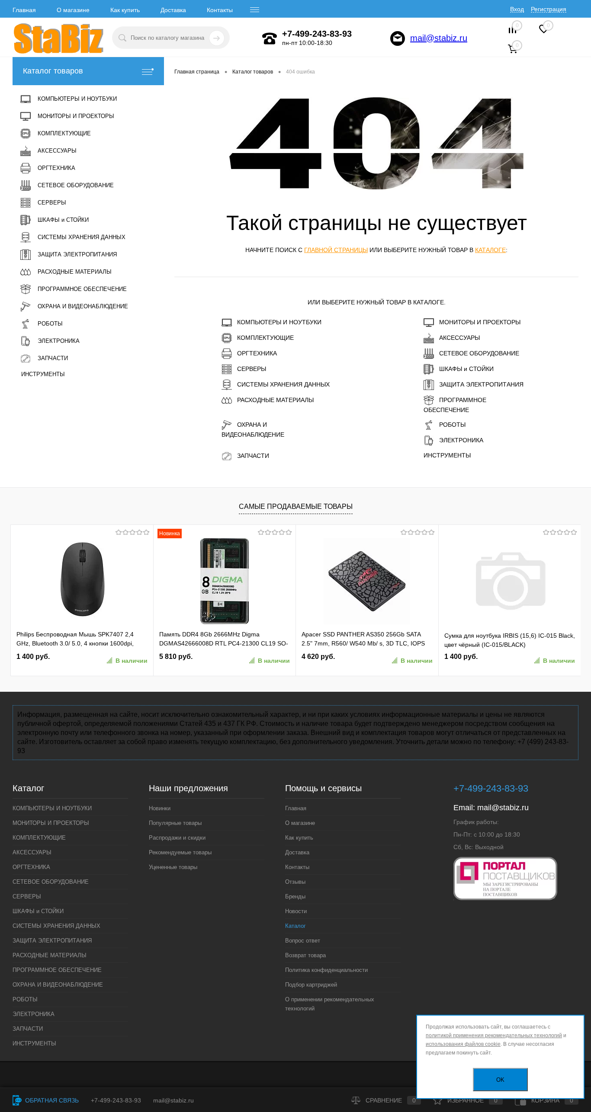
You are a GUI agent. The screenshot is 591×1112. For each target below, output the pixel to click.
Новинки (159, 808)
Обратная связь (51, 1100)
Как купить (125, 9)
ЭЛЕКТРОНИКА (461, 440)
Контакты (220, 9)
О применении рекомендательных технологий (329, 1004)
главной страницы (336, 249)
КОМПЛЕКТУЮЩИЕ (265, 337)
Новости (296, 911)
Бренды (295, 896)
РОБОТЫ (452, 424)
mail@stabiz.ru (438, 38)
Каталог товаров (53, 71)
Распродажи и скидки (177, 837)
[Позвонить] (269, 38)
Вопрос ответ (302, 940)
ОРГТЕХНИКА (257, 353)
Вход (517, 9)
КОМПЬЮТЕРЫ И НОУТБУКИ (279, 322)
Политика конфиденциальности (326, 970)
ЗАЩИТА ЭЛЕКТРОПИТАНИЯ (481, 384)
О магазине (73, 9)
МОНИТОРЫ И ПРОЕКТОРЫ (479, 322)
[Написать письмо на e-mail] (397, 38)
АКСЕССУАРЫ (459, 337)
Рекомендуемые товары (180, 852)
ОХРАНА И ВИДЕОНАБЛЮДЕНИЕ (253, 429)
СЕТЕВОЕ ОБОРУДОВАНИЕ (479, 353)
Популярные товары (175, 823)
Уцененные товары (173, 867)
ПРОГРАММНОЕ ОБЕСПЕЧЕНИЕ (455, 404)
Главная (24, 9)
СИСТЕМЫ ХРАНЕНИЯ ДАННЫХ (283, 384)
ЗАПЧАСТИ (253, 455)
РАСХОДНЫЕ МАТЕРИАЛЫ (275, 399)
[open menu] (255, 10)
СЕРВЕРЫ (251, 368)
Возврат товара (305, 955)
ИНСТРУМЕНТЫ (447, 455)
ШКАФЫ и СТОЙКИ (466, 368)
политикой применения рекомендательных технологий (494, 1035)
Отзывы (295, 882)
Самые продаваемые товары (296, 506)
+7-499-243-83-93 (116, 1100)
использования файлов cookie (463, 1044)
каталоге (490, 249)
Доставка (173, 9)
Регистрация (548, 9)
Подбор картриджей (311, 984)
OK (500, 1080)
